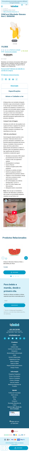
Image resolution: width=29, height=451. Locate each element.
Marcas (14, 397)
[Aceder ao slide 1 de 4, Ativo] (11, 276)
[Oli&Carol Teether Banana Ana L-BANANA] (12, 43)
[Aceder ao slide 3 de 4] (15, 276)
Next (26, 258)
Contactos (14, 401)
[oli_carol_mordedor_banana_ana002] (16, 43)
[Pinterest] (6, 79)
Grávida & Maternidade (14, 357)
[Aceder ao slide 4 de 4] (18, 276)
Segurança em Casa (14, 359)
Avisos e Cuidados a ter (14, 96)
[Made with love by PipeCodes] (14, 422)
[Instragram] (9, 79)
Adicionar (19, 448)
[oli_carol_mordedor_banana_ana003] (15, 43)
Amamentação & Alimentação (14, 353)
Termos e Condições (14, 378)
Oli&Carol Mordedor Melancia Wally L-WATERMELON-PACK (13, 262)
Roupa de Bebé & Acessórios (14, 365)
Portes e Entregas (14, 380)
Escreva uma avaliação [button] (11, 51)
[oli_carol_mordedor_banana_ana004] (13, 43)
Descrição (14, 86)
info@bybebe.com (14, 335)
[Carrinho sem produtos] (22, 5)
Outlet (14, 355)
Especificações (14, 91)
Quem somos (14, 395)
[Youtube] (13, 79)
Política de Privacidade (16, 310)
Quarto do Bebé (14, 363)
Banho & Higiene (14, 361)
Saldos (14, 345)
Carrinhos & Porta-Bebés (14, 349)
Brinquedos (14, 351)
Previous (3, 258)
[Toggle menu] (2, 6)
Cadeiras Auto (14, 347)
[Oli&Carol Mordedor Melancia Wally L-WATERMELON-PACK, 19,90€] (14, 252)
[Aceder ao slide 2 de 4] (13, 276)
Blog (14, 399)
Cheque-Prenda (14, 367)
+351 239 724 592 (14, 329)
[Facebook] (2, 79)
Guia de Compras (14, 382)
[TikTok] (16, 79)
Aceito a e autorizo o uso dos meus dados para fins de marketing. (14, 312)
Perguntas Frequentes (14, 374)
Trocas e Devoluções (14, 376)
